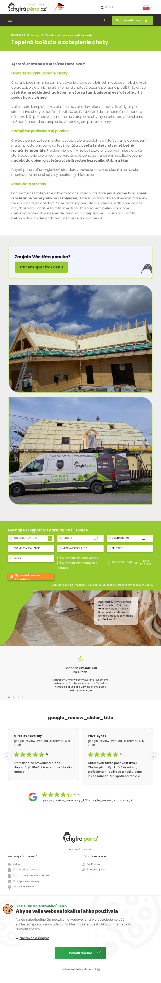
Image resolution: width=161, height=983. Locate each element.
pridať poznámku (146, 562)
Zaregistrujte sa (96, 869)
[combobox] (32, 538)
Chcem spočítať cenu (41, 267)
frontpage (17, 35)
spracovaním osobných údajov (134, 585)
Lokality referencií (23, 886)
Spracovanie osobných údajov (31, 875)
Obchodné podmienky (26, 869)
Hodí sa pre (34, 35)
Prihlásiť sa (93, 864)
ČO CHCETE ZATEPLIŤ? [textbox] (26, 538)
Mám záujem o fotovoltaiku (80, 558)
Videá (16, 864)
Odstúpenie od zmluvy (26, 881)
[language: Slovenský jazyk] (148, 7)
